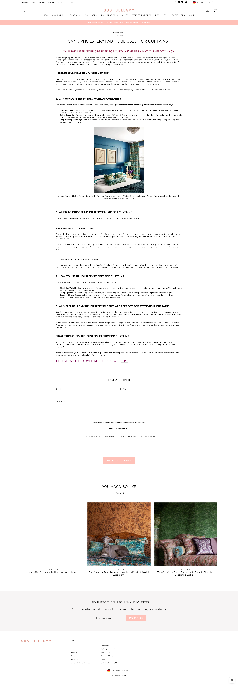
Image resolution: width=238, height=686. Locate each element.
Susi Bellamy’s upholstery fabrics (133, 325)
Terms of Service (144, 436)
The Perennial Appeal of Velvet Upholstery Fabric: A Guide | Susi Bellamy (119, 573)
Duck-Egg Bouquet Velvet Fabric (144, 196)
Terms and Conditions (109, 656)
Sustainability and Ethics (80, 663)
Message (61, 401)
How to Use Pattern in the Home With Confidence (53, 572)
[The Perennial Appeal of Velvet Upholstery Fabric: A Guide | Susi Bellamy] (119, 534)
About (73, 645)
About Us (24, 2)
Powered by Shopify (119, 676)
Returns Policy (106, 652)
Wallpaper (91, 15)
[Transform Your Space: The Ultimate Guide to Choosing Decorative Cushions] (185, 534)
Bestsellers (178, 15)
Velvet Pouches (141, 15)
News (33, 2)
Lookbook (42, 2)
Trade (70, 2)
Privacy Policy (128, 436)
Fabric (74, 15)
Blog (72, 649)
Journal (51, 2)
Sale (192, 15)
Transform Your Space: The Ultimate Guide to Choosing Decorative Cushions (185, 573)
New (46, 15)
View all (119, 493)
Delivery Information (109, 649)
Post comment (119, 428)
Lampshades (108, 15)
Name (59, 389)
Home (115, 32)
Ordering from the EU (109, 663)
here (124, 361)
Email (123, 389)
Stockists (74, 659)
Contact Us (61, 2)
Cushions (58, 15)
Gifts (125, 15)
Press (73, 656)
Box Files (161, 15)
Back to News (121, 460)
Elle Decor (80, 196)
